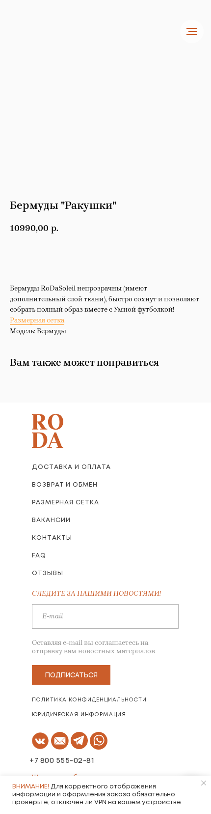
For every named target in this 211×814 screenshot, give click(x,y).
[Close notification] (204, 783)
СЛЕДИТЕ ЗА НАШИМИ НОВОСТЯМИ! (96, 593)
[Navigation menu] (191, 31)
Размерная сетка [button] (37, 320)
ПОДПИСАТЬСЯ (71, 674)
